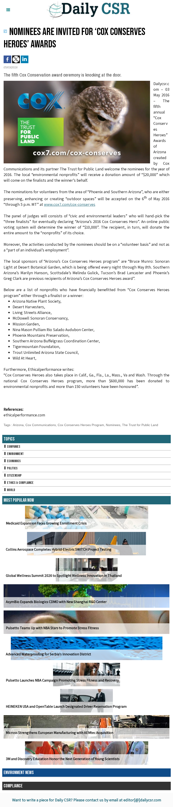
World (10, 490)
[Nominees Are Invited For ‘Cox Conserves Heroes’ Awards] (77, 82)
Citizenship (14, 475)
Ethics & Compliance (20, 483)
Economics (13, 461)
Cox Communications (40, 425)
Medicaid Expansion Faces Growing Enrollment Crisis (46, 523)
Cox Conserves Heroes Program (81, 425)
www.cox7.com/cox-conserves (69, 204)
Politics (12, 468)
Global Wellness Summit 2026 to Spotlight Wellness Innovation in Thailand (64, 575)
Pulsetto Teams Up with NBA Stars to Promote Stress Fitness (52, 628)
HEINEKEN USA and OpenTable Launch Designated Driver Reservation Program (66, 706)
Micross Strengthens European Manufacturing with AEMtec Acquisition (59, 732)
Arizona (18, 425)
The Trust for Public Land (140, 425)
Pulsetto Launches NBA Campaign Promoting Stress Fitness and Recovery (62, 680)
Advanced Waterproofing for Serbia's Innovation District (48, 654)
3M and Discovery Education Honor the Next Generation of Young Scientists (63, 758)
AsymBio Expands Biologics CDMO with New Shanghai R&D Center (56, 601)
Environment (15, 454)
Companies (13, 447)
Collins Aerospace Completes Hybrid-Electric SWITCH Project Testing (59, 549)
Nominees (113, 425)
